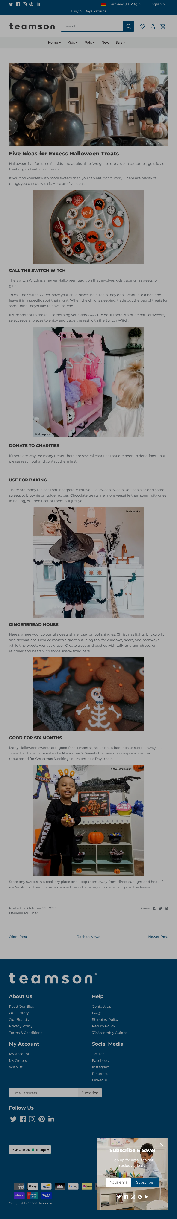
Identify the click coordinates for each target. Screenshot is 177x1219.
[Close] (161, 1144)
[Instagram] (133, 1196)
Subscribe (144, 1182)
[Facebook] (126, 1196)
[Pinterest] (140, 1196)
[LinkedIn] (147, 1196)
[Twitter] (119, 1196)
